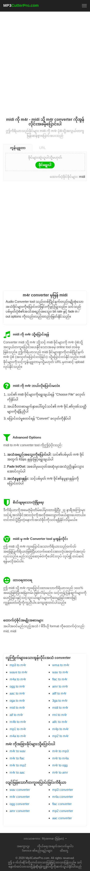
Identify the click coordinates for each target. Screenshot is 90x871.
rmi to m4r (59, 715)
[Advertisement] (45, 62)
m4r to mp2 (18, 765)
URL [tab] (42, 148)
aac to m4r (17, 693)
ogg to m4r (17, 686)
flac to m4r (59, 679)
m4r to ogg (60, 765)
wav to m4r (60, 672)
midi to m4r (60, 707)
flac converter (62, 804)
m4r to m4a (60, 758)
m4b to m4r (18, 722)
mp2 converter (62, 811)
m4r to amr (60, 772)
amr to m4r (60, 686)
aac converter (62, 818)
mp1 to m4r (18, 729)
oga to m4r (17, 700)
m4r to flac (17, 758)
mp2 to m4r (60, 736)
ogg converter (19, 804)
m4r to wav (18, 751)
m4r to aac (17, 772)
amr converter (20, 811)
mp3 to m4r (18, 665)
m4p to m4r (60, 729)
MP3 (21, 5)
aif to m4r (16, 715)
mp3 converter (62, 790)
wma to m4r (60, 665)
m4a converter (62, 796)
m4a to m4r (18, 679)
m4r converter (20, 796)
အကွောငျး (23, 846)
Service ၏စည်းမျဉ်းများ (37, 850)
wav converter (20, 790)
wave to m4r (18, 672)
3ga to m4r (60, 700)
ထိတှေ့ (64, 850)
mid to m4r (17, 707)
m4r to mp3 (60, 751)
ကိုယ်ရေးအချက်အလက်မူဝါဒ (55, 846)
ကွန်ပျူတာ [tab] (18, 148)
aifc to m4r (59, 722)
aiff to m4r (59, 693)
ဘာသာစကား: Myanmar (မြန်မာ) (44, 838)
